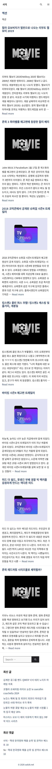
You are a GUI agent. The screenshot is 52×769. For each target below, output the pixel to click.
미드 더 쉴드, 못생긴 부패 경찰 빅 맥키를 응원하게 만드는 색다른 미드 (24, 481)
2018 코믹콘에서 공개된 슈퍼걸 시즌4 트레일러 (26, 210)
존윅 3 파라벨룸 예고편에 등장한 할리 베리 (25, 122)
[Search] (35, 659)
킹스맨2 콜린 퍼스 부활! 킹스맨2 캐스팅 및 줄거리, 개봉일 (25, 304)
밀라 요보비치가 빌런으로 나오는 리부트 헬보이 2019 (25, 29)
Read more (8, 113)
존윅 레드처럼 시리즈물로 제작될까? (22, 570)
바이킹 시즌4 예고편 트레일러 (18, 393)
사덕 (5, 4)
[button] (41, 4)
